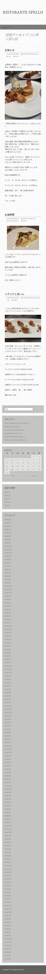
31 (7, 472)
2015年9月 (7, 949)
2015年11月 (8, 942)
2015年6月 (7, 955)
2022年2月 (7, 699)
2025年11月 (8, 549)
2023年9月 (7, 636)
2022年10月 (8, 673)
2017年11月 (8, 869)
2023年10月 (8, 633)
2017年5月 (7, 889)
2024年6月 (7, 606)
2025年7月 (7, 563)
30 (39, 469)
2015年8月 (7, 952)
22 (33, 466)
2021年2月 (7, 739)
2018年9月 (7, 836)
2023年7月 (7, 643)
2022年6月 (7, 686)
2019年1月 (7, 822)
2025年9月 (7, 556)
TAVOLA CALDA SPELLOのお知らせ (15, 440)
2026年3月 (7, 536)
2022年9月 (7, 676)
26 (17, 469)
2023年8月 (7, 639)
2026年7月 (7, 523)
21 (28, 466)
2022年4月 (7, 693)
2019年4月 (7, 812)
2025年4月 (7, 573)
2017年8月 (7, 879)
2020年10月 (8, 752)
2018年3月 (7, 856)
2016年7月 (7, 922)
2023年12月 (8, 626)
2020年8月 (7, 759)
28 (28, 469)
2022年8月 (7, 679)
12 (17, 463)
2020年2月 (7, 779)
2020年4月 (7, 772)
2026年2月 (7, 539)
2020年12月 (8, 746)
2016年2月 (7, 932)
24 (7, 469)
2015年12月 (8, 939)
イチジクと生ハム (14, 294)
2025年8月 (7, 559)
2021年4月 (7, 733)
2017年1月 (7, 902)
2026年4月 (7, 533)
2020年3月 (7, 776)
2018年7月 (7, 842)
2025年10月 (8, 553)
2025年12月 (8, 546)
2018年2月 (7, 859)
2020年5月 (7, 769)
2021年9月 (7, 716)
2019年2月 (7, 819)
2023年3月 (7, 656)
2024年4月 (7, 613)
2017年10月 (8, 872)
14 (28, 463)
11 (12, 463)
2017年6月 (7, 886)
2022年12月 (8, 666)
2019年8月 (7, 799)
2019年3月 (7, 816)
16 (39, 463)
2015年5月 (7, 959)
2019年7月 (7, 802)
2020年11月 (8, 749)
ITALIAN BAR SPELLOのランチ (13, 433)
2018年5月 (7, 849)
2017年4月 (7, 892)
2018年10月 (8, 832)
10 (7, 463)
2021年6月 (7, 726)
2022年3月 (7, 696)
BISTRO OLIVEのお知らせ (12, 427)
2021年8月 (7, 719)
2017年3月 (7, 896)
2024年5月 (7, 609)
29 (33, 469)
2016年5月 (7, 929)
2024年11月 (8, 589)
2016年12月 (8, 906)
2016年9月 (7, 916)
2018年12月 (8, 826)
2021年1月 (7, 742)
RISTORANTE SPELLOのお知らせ (14, 437)
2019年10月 (8, 792)
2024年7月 (7, 603)
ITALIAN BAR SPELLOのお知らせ (14, 430)
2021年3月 (7, 736)
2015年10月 (8, 946)
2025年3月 (7, 576)
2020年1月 (7, 782)
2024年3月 (7, 616)
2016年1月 (7, 936)
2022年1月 (7, 703)
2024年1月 (7, 623)
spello (17, 56)
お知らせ (10, 50)
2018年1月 (7, 862)
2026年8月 (7, 519)
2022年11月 (8, 669)
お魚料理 (9, 214)
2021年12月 (8, 706)
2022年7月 (7, 683)
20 (23, 466)
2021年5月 (7, 729)
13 (23, 463)
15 (33, 463)
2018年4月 (7, 852)
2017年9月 (7, 876)
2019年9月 (7, 796)
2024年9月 (7, 596)
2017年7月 (7, 882)
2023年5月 (7, 649)
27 (23, 469)
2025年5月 (7, 569)
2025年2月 (7, 579)
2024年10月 (8, 593)
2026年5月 (7, 529)
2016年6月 (7, 926)
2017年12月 (8, 866)
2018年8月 (7, 839)
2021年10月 (8, 713)
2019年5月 (7, 809)
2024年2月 (7, 619)
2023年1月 (7, 663)
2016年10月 (8, 912)
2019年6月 (7, 806)
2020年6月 (7, 766)
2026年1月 (7, 543)
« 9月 (12, 476)
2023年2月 (7, 659)
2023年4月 (7, 653)
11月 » (34, 476)
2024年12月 (8, 586)
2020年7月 (7, 762)
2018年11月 (8, 829)
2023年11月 (8, 629)
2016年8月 (7, 919)
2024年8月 (7, 599)
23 (39, 466)
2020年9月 (7, 756)
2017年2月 (7, 899)
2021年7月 (7, 723)
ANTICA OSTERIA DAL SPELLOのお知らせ (17, 423)
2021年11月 (8, 709)
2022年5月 (7, 689)
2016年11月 (8, 909)
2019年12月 (8, 786)
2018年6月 (7, 846)
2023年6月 (7, 646)
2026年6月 (7, 526)
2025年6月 (7, 566)
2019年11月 (8, 789)
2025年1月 (7, 583)
